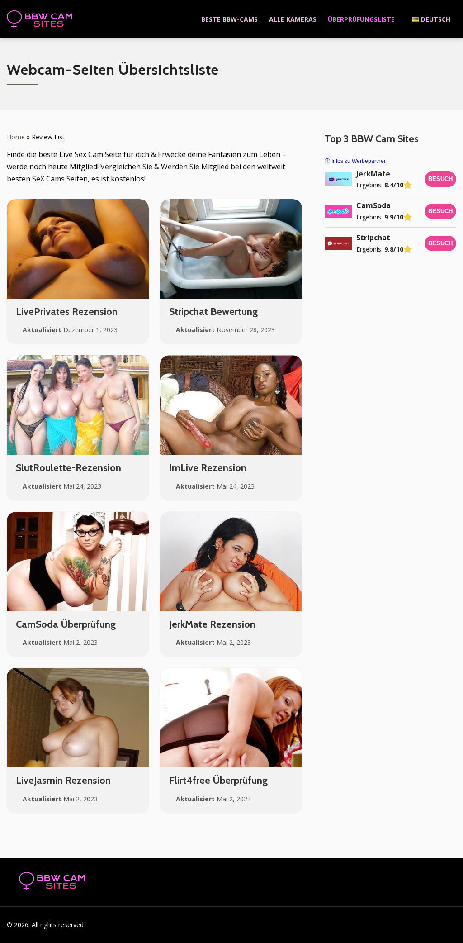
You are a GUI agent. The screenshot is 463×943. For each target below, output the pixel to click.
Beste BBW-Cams (229, 19)
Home (16, 137)
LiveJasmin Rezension (63, 780)
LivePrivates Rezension (67, 311)
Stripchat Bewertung (213, 311)
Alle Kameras (293, 19)
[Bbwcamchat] (40, 19)
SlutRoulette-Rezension (68, 468)
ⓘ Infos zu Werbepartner (355, 161)
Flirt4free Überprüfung (218, 780)
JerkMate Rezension (212, 624)
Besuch (440, 179)
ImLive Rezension (207, 468)
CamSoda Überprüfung (66, 624)
